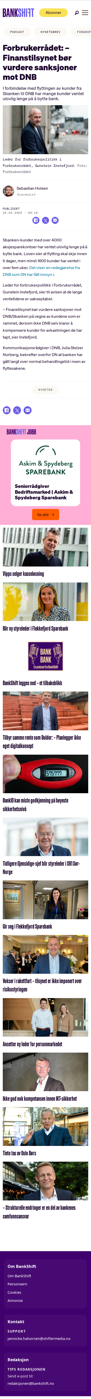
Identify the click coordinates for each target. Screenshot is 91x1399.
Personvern (17, 1284)
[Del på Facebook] (35, 220)
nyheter (45, 390)
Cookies (14, 1292)
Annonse (15, 1300)
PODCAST (17, 32)
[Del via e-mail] (55, 220)
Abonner (53, 12)
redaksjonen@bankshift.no (31, 1383)
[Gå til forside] (18, 12)
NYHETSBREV (51, 32)
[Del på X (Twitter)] (45, 220)
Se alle (43, 514)
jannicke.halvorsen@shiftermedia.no (39, 1338)
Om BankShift (19, 1275)
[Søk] (76, 12)
